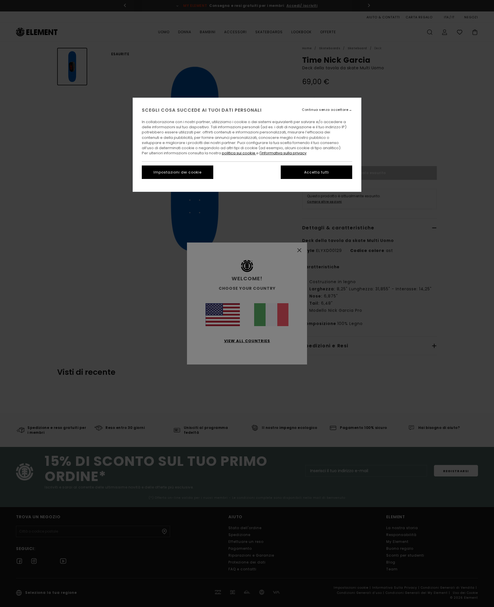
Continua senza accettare (325, 110)
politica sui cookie (239, 153)
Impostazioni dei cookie (178, 172)
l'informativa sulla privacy (283, 153)
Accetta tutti (316, 172)
